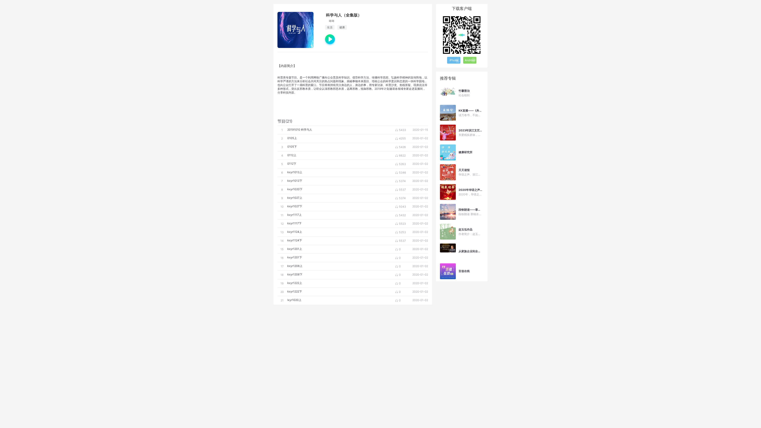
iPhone (453, 60)
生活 (330, 27)
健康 (342, 27)
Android (470, 60)
